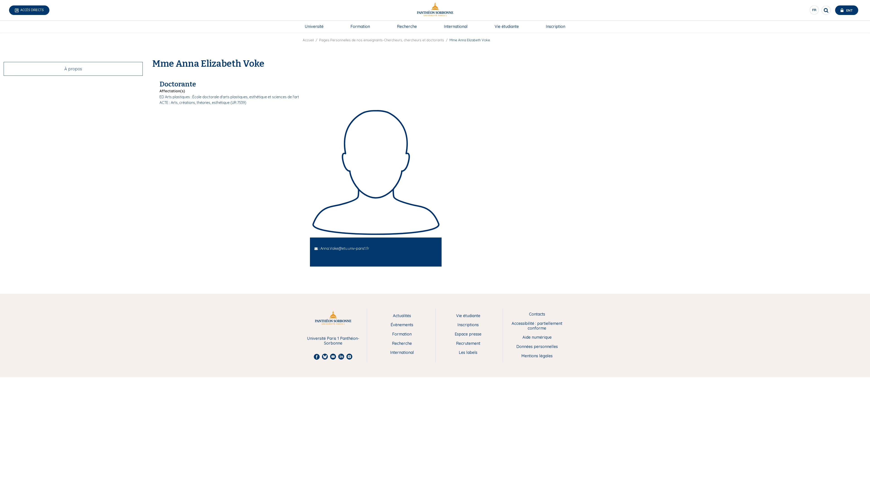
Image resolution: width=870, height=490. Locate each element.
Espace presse (468, 334)
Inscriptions (468, 325)
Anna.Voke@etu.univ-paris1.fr (344, 248)
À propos (73, 68)
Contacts (537, 314)
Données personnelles (537, 346)
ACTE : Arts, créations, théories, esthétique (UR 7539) (203, 102)
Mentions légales (537, 356)
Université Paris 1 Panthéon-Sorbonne (333, 340)
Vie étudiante (507, 26)
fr (814, 11)
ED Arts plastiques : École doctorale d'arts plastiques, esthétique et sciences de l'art (229, 97)
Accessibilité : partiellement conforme (537, 326)
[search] (826, 10)
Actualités (402, 316)
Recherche (407, 26)
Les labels (468, 352)
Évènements (402, 325)
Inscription (555, 26)
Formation (360, 26)
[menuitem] (314, 26)
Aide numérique (537, 337)
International (456, 26)
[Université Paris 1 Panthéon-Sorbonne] (435, 10)
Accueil (308, 40)
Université (314, 26)
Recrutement (468, 343)
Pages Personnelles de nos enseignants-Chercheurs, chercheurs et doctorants (381, 40)
